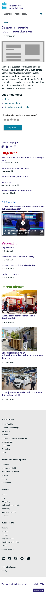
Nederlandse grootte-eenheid (18, 107)
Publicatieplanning (9, 567)
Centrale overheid (9, 468)
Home (6, 22)
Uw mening (38, 590)
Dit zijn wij (6, 501)
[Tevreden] (14, 119)
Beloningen (6, 482)
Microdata (5, 435)
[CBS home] (12, 5)
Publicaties (6, 445)
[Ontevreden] (8, 119)
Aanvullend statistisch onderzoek (15, 438)
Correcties (5, 516)
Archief (4, 546)
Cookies (5, 535)
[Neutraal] (11, 119)
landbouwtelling (12, 103)
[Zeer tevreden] (18, 119)
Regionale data (7, 442)
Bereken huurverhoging (11, 428)
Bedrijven (5, 465)
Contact (4, 494)
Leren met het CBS (9, 512)
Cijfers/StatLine (8, 424)
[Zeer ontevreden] (4, 119)
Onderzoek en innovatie (11, 505)
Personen (5, 475)
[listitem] (2, 146)
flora (7, 99)
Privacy (4, 479)
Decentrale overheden (10, 472)
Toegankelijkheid (8, 538)
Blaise (4, 453)
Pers (3, 498)
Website (5, 528)
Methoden (6, 449)
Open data (6, 431)
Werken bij (6, 509)
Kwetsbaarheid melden (11, 542)
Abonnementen (8, 549)
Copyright (5, 531)
